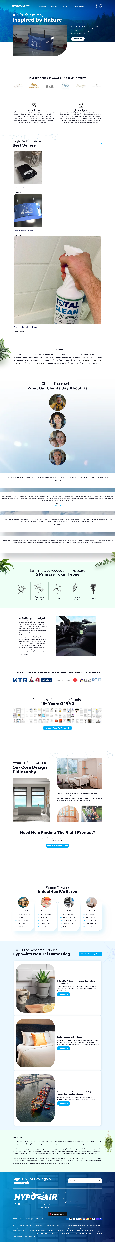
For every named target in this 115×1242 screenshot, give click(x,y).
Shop (41, 1196)
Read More (64, 994)
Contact (65, 6)
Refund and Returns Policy (48, 1199)
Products (54, 6)
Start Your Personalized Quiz (57, 846)
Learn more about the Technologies (57, 728)
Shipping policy (45, 1202)
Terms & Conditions (46, 1205)
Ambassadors (44, 1207)
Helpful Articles (78, 6)
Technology (42, 6)
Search (42, 1193)
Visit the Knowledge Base (90, 954)
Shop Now (78, 39)
